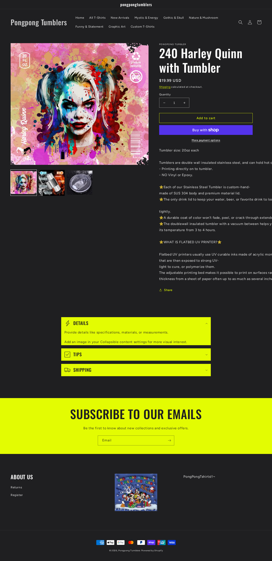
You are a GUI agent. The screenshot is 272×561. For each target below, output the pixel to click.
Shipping (165, 86)
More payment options (206, 140)
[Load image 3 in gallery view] (80, 183)
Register (17, 495)
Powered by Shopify (152, 550)
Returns (16, 487)
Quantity (165, 94)
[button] (240, 22)
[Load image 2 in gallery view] (52, 183)
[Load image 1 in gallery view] (24, 183)
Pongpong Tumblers (129, 550)
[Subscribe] (169, 440)
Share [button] (168, 290)
